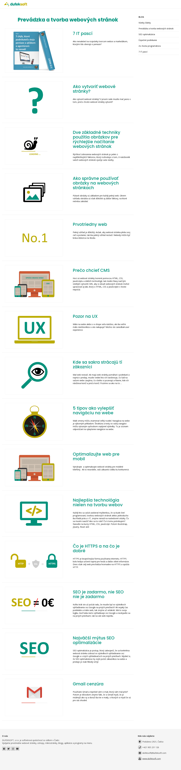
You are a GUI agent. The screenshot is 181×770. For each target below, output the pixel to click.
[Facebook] (4, 749)
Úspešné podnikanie (148, 40)
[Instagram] (13, 749)
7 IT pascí (143, 51)
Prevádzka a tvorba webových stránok (156, 28)
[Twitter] (9, 749)
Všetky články (145, 22)
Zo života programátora (150, 46)
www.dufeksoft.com (151, 758)
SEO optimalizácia (147, 34)
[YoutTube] (18, 749)
